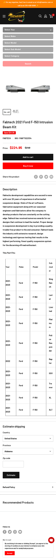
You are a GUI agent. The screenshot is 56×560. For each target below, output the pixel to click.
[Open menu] (4, 16)
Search (28, 64)
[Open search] (40, 16)
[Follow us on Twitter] (10, 532)
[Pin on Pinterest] (41, 177)
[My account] (45, 16)
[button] (51, 540)
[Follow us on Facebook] (5, 532)
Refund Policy (9, 487)
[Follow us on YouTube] (20, 532)
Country (6, 432)
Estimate (11, 475)
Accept (10, 553)
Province (7, 445)
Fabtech (7, 138)
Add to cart (28, 157)
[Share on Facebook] (36, 177)
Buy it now (28, 165)
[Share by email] (51, 177)
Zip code (6, 458)
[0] (51, 16)
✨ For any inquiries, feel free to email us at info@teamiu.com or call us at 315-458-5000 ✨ (28, 4)
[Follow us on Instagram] (15, 532)
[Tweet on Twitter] (46, 177)
